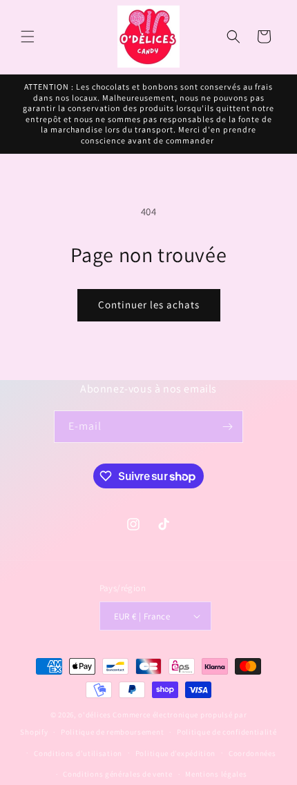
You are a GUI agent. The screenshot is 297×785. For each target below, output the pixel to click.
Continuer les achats (149, 304)
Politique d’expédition (175, 753)
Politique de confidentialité (227, 732)
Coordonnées (252, 753)
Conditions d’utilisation (78, 753)
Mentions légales (216, 774)
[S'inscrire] (227, 426)
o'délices (94, 714)
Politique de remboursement (112, 732)
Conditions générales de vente (117, 774)
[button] (27, 36)
